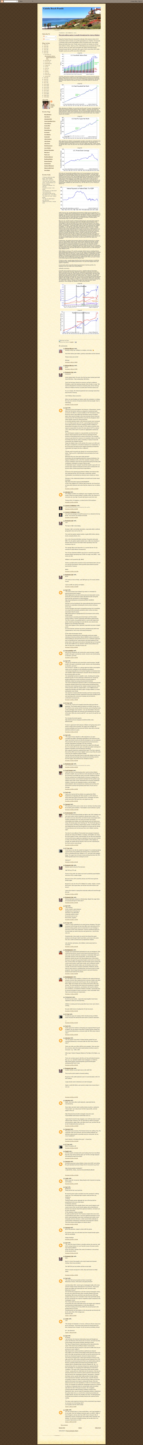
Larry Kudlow (47, 147)
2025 (45, 46)
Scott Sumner (47, 163)
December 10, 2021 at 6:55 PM (71, 502)
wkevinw (67, 492)
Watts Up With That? (49, 168)
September (47, 63)
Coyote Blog (47, 125)
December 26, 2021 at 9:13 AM (71, 1158)
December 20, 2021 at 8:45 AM (71, 1034)
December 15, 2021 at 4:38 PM (71, 894)
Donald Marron (47, 130)
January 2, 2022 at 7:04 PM (70, 1406)
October (47, 61)
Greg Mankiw (47, 134)
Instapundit (47, 136)
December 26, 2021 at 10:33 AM (71, 1175)
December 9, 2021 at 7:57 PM (71, 369)
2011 (45, 92)
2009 (45, 95)
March (46, 73)
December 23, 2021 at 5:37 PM (71, 1097)
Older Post (98, 1427)
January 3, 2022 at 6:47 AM (70, 1421)
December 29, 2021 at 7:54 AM (71, 1239)
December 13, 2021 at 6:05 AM (71, 760)
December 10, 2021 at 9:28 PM (71, 517)
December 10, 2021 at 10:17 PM (71, 571)
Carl (66, 407)
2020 (45, 77)
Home (80, 1427)
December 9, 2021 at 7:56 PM (71, 362)
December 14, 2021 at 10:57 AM (71, 809)
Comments (47, 39)
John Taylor (47, 143)
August (47, 65)
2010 (45, 93)
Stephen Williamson (49, 165)
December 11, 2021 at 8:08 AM (71, 647)
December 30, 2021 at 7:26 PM (71, 1275)
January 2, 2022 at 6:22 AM (70, 1332)
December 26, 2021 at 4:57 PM (71, 1183)
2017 (45, 82)
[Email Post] (75, 342)
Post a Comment (64, 1425)
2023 (45, 49)
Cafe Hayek (47, 116)
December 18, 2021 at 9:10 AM (71, 1010)
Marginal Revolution (49, 150)
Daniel (67, 1151)
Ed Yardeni (47, 132)
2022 (45, 51)
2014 (45, 87)
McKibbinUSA (69, 950)
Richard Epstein (48, 161)
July (46, 66)
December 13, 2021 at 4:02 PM (71, 767)
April (46, 71)
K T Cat (67, 703)
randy (66, 1178)
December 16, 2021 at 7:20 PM (71, 919)
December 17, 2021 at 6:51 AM (71, 946)
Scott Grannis (69, 770)
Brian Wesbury (47, 114)
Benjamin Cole (69, 372)
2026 (45, 44)
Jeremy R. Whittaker (71, 505)
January (47, 76)
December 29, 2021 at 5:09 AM (71, 1224)
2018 (45, 81)
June (46, 68)
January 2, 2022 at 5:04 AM (70, 1315)
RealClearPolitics (48, 159)
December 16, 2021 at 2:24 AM (71, 902)
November (47, 60)
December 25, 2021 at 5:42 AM (71, 1148)
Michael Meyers (69, 348)
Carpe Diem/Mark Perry (49, 121)
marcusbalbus (69, 650)
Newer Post (62, 1427)
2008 (45, 96)
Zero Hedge (47, 170)
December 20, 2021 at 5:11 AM (71, 1022)
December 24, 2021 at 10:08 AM (71, 1125)
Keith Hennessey (48, 145)
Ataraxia (67, 804)
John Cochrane (48, 139)
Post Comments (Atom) (72, 1430)
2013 (45, 89)
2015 (45, 85)
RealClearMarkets (48, 156)
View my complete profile (53, 105)
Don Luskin (47, 127)
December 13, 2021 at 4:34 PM (71, 789)
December (47, 54)
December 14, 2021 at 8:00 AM (71, 801)
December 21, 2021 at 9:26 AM (71, 1065)
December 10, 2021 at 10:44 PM (71, 586)
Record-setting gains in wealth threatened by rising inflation (79, 35)
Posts (45, 36)
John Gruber (47, 141)
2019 (45, 79)
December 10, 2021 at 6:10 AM (71, 404)
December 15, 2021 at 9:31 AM (71, 861)
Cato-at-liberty (47, 123)
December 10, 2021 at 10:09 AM (71, 488)
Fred (66, 792)
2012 (45, 90)
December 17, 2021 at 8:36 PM (71, 973)
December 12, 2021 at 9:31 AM (71, 731)
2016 (45, 84)
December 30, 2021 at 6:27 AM (71, 1253)
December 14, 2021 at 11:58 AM (71, 845)
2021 (45, 52)
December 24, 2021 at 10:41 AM (71, 1141)
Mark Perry (47, 152)
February (47, 74)
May (46, 69)
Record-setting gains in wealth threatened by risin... (50, 57)
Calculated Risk (48, 119)
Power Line (47, 154)
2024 (45, 48)
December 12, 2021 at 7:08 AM (71, 699)
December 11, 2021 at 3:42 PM (71, 657)
